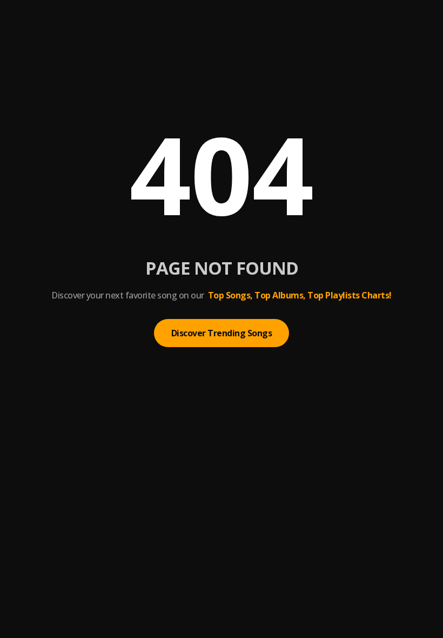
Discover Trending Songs (221, 333)
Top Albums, (280, 295)
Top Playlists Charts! (349, 295)
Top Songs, (230, 295)
